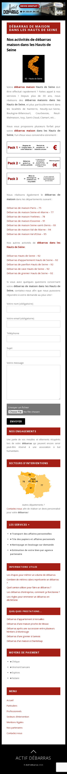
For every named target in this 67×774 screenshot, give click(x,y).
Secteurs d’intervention (18, 716)
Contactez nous (14, 508)
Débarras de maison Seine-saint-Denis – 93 (31, 225)
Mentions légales (15, 722)
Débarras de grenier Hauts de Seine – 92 (30, 273)
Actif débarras (32, 765)
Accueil (10, 700)
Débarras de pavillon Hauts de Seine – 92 (30, 264)
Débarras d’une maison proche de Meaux (28, 623)
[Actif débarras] (33, 14)
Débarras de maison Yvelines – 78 (26, 216)
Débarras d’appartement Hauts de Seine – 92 (32, 260)
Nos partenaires (15, 727)
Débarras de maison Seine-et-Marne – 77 (30, 212)
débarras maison (24, 87)
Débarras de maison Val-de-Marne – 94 (29, 229)
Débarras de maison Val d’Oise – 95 (26, 234)
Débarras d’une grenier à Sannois (23, 636)
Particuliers (12, 705)
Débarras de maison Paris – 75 (24, 207)
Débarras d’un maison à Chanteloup (25, 640)
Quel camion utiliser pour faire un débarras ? (29, 587)
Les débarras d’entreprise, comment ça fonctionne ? (33, 592)
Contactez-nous (14, 733)
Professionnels (14, 711)
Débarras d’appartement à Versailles (25, 619)
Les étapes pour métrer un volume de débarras (31, 574)
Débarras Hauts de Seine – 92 (23, 255)
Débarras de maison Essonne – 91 (26, 220)
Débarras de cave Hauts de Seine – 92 (28, 268)
